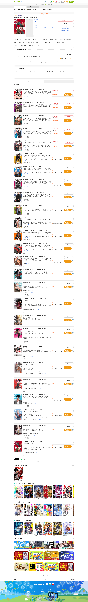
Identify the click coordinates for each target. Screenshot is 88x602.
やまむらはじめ (16, 535)
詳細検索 (73, 579)
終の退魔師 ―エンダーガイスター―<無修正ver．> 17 (34, 298)
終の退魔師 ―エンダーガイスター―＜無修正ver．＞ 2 (34, 102)
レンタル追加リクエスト (65, 28)
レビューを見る (43, 62)
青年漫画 (35, 25)
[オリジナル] (29, 9)
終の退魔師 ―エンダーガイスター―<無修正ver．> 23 (34, 394)
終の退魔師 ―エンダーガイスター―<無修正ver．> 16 (34, 282)
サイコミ (35, 29)
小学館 (35, 21)
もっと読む (26, 96)
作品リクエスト (47, 587)
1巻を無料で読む (65, 20)
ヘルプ (32, 587)
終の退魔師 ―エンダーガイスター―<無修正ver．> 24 (34, 410)
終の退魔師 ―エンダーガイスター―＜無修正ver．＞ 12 (35, 230)
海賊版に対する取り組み (51, 591)
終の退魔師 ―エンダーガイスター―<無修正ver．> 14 (34, 256)
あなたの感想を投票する (44, 76)
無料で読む (69, 90)
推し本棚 (65, 23)
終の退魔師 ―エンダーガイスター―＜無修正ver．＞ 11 (35, 218)
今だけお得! (50, 27)
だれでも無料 (40, 27)
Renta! (15, 461)
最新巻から (20, 87)
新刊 (15, 579)
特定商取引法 (29, 591)
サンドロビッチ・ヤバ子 (38, 535)
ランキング (44, 579)
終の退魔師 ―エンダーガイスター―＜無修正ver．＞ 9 (34, 192)
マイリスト (66, 26)
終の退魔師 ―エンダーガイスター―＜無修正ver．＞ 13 (35, 243)
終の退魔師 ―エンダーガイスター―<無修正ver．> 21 (34, 362)
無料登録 (71, 1)
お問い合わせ (40, 587)
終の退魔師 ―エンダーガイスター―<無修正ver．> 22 (34, 379)
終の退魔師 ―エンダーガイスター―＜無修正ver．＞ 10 (35, 205)
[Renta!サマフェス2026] (21, 1)
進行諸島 (44, 535)
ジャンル (49, 9)
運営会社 (59, 591)
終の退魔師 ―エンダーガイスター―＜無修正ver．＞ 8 (34, 179)
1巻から (15, 87)
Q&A (35, 587)
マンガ (35, 23)
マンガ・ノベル (20, 7)
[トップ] (17, 1)
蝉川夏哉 (54, 535)
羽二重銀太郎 (65, 535)
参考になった (63, 58)
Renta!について (26, 587)
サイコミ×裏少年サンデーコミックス (41, 31)
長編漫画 (35, 27)
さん (25, 54)
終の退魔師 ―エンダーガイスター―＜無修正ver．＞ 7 (34, 166)
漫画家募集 (43, 591)
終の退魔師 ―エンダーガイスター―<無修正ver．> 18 (34, 315)
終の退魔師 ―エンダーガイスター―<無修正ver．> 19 (34, 328)
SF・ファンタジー (50, 25)
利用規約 (42, 589)
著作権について (37, 591)
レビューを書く (38, 36)
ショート (33, 7)
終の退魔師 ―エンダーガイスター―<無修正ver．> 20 (34, 346)
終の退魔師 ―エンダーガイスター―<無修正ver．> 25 (34, 425)
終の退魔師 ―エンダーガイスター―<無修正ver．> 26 (34, 441)
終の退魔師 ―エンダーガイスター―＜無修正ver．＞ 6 (34, 153)
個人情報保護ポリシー (50, 589)
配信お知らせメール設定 (65, 30)
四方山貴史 (36, 19)
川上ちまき (26, 535)
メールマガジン (62, 587)
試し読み (68, 154)
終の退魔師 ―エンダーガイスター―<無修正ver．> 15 (34, 269)
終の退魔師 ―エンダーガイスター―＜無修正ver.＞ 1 (34, 89)
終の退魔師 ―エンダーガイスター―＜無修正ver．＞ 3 (34, 115)
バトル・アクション (42, 25)
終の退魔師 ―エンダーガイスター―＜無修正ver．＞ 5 (34, 141)
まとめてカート (70, 86)
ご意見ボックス (55, 587)
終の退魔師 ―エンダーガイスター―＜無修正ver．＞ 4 (34, 128)
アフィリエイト (37, 589)
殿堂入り (46, 27)
